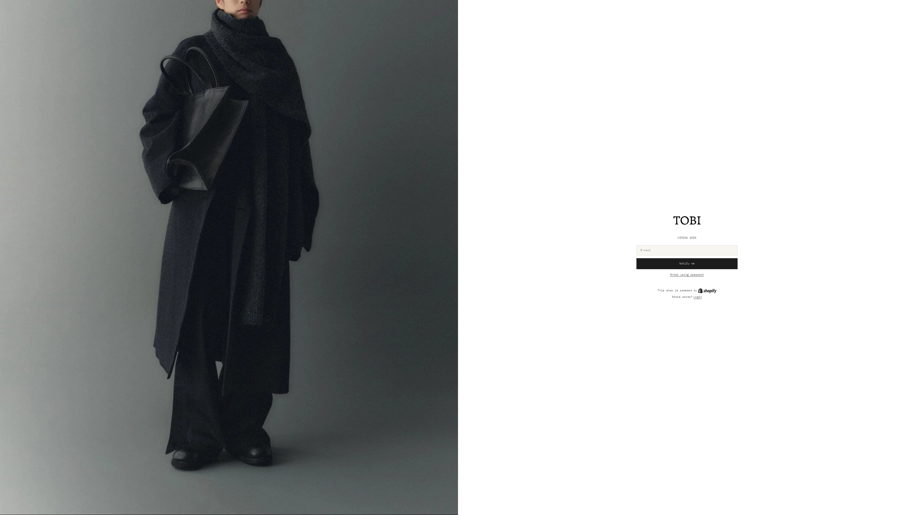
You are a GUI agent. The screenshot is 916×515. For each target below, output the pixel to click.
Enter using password (687, 274)
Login (697, 297)
